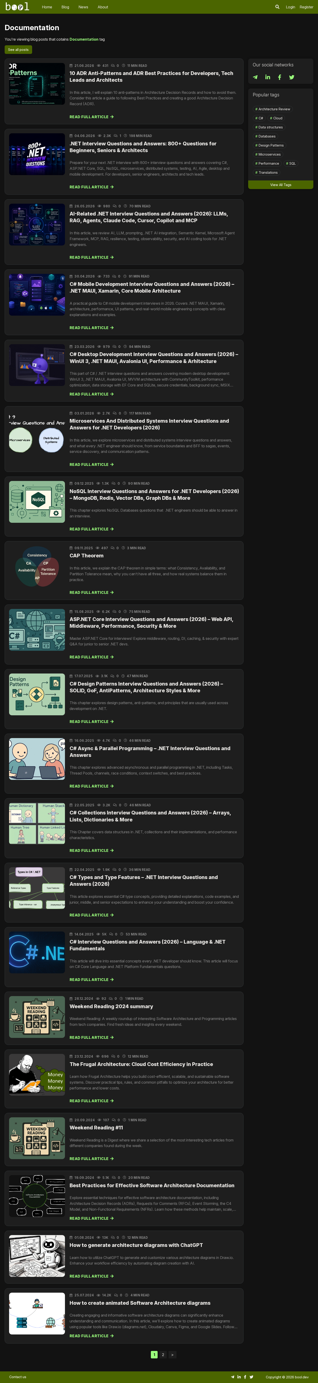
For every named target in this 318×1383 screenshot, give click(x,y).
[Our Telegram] (255, 78)
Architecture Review (274, 109)
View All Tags (280, 185)
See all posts (18, 50)
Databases (267, 136)
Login (290, 7)
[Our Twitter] (291, 78)
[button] (277, 7)
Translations (268, 172)
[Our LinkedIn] (268, 78)
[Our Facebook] (280, 78)
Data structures (271, 127)
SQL (292, 163)
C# (261, 118)
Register (306, 7)
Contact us (17, 1377)
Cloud (277, 118)
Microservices (270, 154)
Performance (269, 163)
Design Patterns (271, 145)
